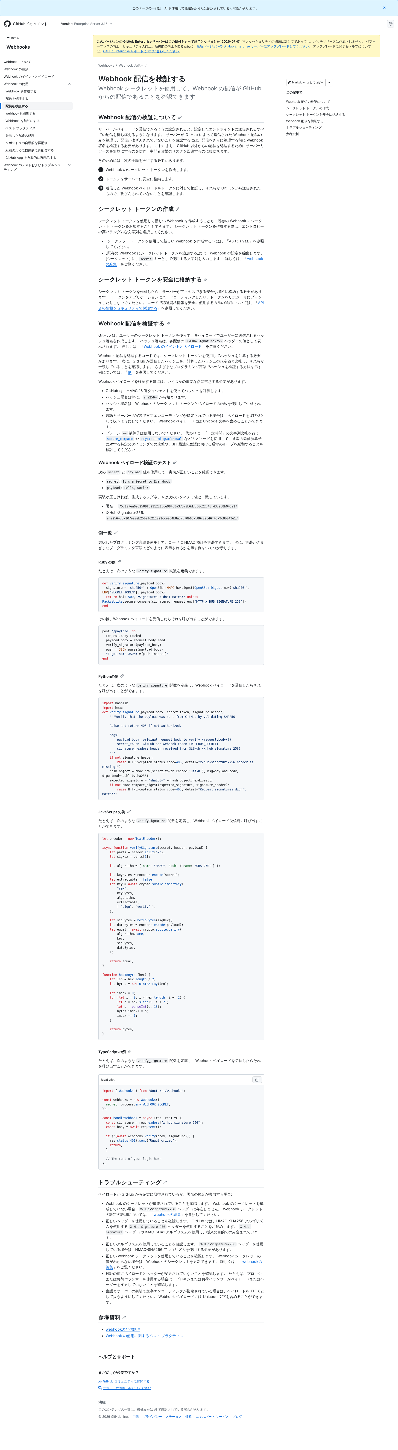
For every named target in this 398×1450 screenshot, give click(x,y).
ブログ (237, 1416)
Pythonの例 (108, 676)
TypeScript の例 (112, 1051)
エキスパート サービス (212, 1416)
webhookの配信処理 (123, 1329)
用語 (135, 1416)
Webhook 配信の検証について (137, 117)
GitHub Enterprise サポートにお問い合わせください (141, 51)
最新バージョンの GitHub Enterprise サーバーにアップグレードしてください (253, 46)
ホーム (15, 37)
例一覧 (105, 533)
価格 (188, 1416)
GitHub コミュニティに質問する (126, 1381)
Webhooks (18, 47)
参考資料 (109, 1317)
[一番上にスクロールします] (387, 1439)
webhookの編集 (167, 1214)
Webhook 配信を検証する (131, 323)
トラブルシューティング (129, 1182)
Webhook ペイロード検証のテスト (134, 462)
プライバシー (152, 1416)
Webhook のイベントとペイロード (173, 346)
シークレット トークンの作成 (136, 209)
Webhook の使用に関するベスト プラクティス (144, 1335)
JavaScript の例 (111, 812)
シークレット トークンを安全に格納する (150, 279)
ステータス (174, 1416)
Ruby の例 (107, 562)
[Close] (385, 7)
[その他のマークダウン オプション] (329, 82)
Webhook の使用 (131, 65)
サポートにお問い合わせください (127, 1388)
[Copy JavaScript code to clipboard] (257, 1079)
